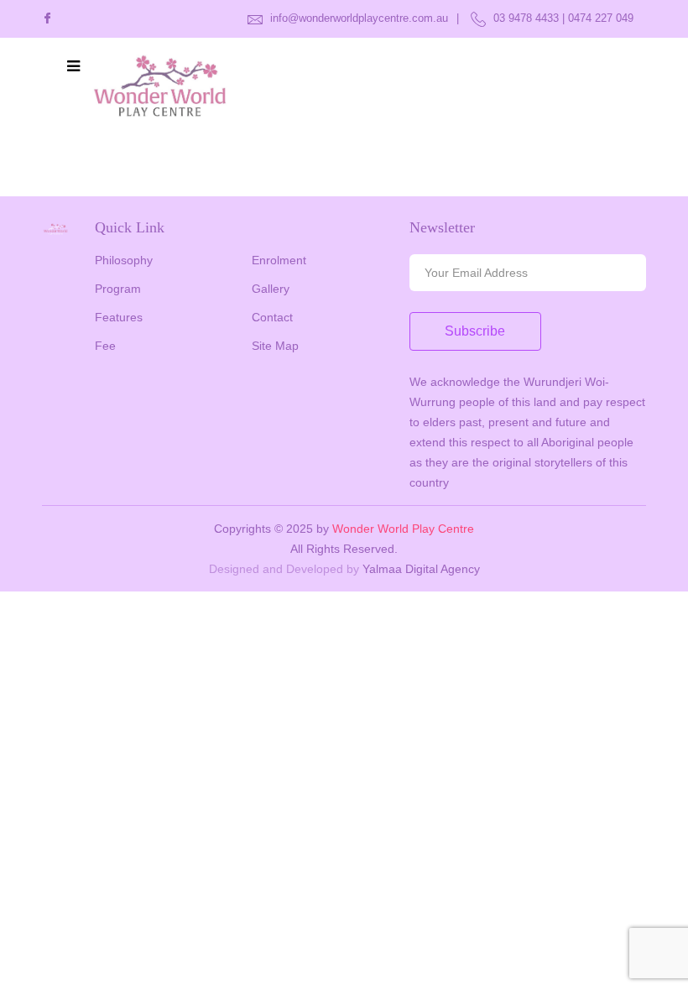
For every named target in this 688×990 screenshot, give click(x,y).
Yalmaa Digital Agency (421, 569)
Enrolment (279, 260)
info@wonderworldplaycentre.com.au (357, 18)
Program (118, 288)
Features (119, 317)
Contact (272, 317)
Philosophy (124, 260)
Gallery (270, 288)
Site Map (275, 345)
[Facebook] (47, 19)
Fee (105, 345)
